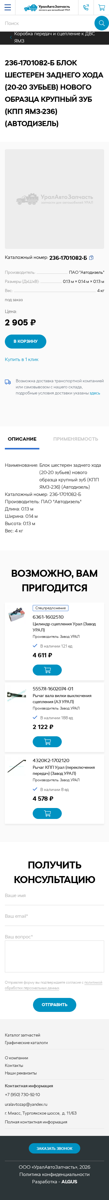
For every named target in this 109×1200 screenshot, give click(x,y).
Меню (7, 7)
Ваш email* (16, 916)
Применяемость (75, 439)
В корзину (26, 341)
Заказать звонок (54, 1149)
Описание (22, 439)
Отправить (55, 1004)
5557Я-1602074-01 (53, 689)
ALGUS (69, 1182)
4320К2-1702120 (51, 760)
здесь (95, 392)
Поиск (101, 23)
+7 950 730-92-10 (86, 7)
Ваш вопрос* (19, 937)
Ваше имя (15, 895)
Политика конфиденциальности (54, 1174)
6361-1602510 (48, 617)
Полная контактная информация (36, 1121)
